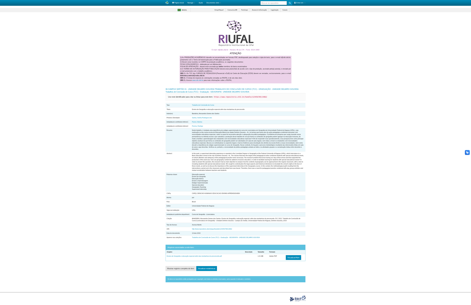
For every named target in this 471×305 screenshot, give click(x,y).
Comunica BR (232, 10)
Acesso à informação (259, 10)
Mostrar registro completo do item (180, 268)
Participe (244, 10)
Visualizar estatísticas (206, 268)
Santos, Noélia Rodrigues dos (202, 118)
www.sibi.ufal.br (197, 80)
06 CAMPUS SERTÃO (175, 89)
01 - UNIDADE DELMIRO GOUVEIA (199, 89)
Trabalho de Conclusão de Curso (203, 105)
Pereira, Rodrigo (197, 126)
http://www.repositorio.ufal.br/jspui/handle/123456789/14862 (212, 229)
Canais (284, 10)
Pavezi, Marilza (197, 122)
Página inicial (179, 3)
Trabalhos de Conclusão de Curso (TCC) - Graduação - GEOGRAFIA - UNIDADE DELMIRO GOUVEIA (207, 92)
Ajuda (201, 3)
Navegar (190, 3)
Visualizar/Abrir (293, 257)
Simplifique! (219, 10)
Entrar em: (300, 3)
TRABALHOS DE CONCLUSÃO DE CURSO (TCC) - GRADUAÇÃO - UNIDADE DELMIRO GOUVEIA (256, 89)
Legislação (274, 10)
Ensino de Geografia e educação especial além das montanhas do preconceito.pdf (194, 256)
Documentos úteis (213, 3)
